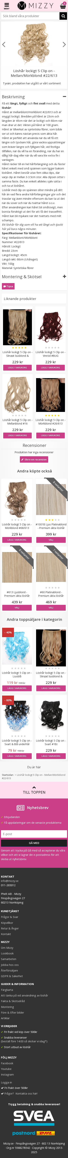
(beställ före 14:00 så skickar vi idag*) (24, 1041)
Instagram (7, 1074)
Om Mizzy (7, 948)
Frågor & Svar (9, 917)
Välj (51, 539)
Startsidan (7, 775)
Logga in (6, 1082)
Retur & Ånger (10, 928)
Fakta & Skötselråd (13, 1001)
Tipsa (9, 286)
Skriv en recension (35, 459)
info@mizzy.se (10, 881)
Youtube (6, 1069)
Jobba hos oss (10, 965)
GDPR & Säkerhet (12, 976)
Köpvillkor (7, 923)
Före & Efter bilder (12, 1012)
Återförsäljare (9, 970)
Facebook (7, 1063)
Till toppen (34, 792)
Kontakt (6, 934)
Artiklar (5, 1018)
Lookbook (7, 953)
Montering (7, 1007)
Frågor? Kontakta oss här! (20, 1093)
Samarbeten (8, 959)
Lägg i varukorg (17, 367)
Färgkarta (7, 990)
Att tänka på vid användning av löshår (24, 995)
